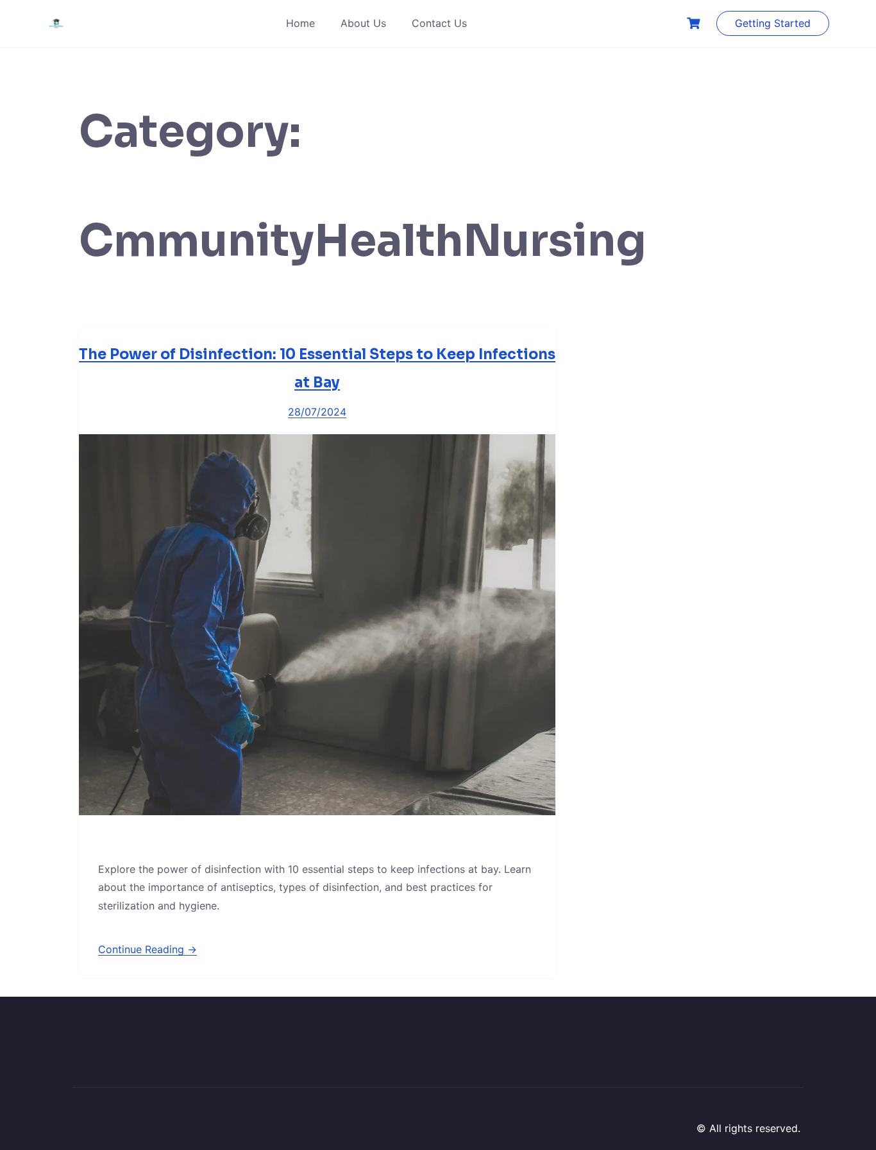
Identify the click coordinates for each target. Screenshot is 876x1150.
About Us (363, 23)
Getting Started (773, 23)
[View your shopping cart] (695, 23)
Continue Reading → (147, 949)
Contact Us (439, 23)
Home (300, 23)
